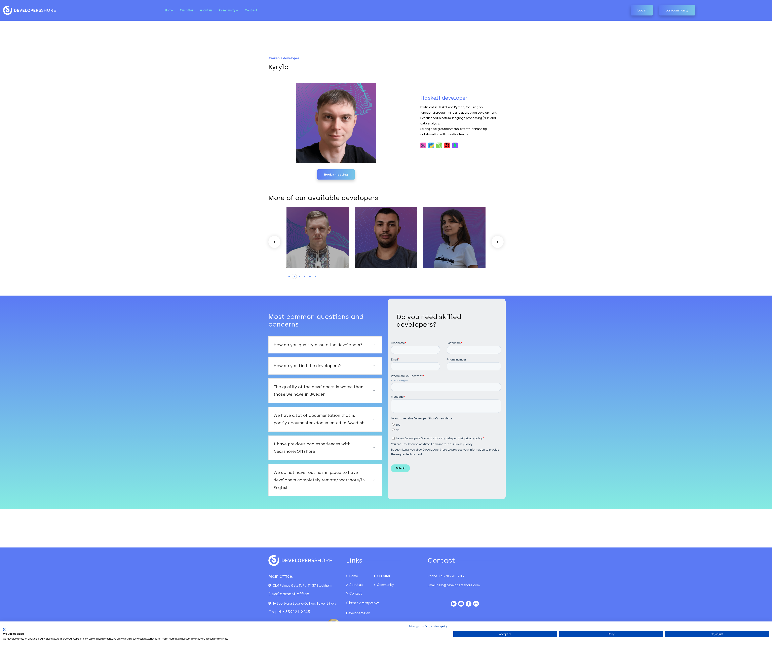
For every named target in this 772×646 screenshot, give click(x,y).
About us (356, 584)
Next (498, 242)
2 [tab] (294, 276)
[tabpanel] (317, 237)
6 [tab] (315, 276)
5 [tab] (310, 276)
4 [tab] (304, 276)
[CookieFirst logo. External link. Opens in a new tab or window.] (4, 629)
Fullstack (316, 231)
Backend (303, 231)
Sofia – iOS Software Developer (378, 244)
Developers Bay (358, 613)
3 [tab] (299, 276)
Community (385, 584)
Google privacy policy (436, 626)
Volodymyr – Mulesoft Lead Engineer (446, 240)
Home (353, 576)
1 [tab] (289, 276)
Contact (355, 593)
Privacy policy (416, 626)
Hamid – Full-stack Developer (309, 244)
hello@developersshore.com (458, 585)
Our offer (383, 576)
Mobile (370, 231)
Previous (274, 242)
